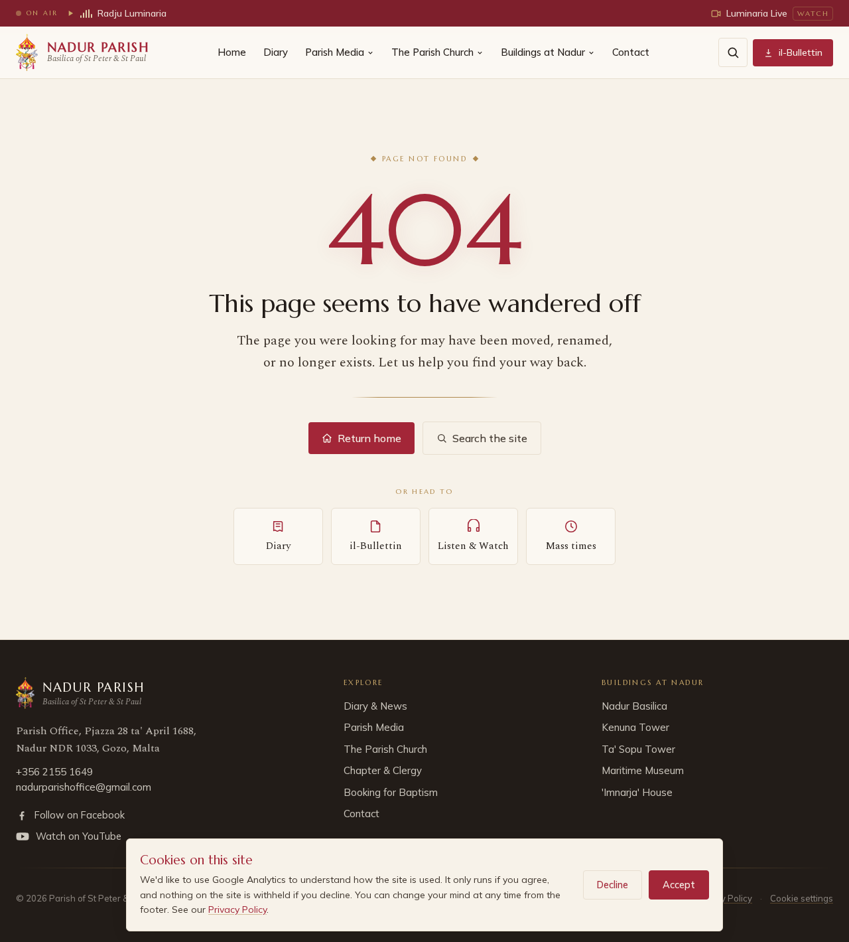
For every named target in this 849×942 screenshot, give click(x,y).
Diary (275, 52)
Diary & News (375, 706)
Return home (369, 438)
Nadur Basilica (634, 706)
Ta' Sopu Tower (638, 749)
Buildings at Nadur (543, 52)
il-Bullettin (800, 52)
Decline (612, 884)
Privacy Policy (237, 909)
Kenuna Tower (635, 727)
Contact (630, 52)
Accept (679, 884)
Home (232, 52)
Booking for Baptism (391, 792)
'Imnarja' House (637, 792)
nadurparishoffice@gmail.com (83, 787)
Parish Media (334, 52)
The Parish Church (432, 52)
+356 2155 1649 (54, 771)
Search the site (489, 438)
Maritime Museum (643, 770)
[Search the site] (733, 52)
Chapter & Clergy (383, 770)
